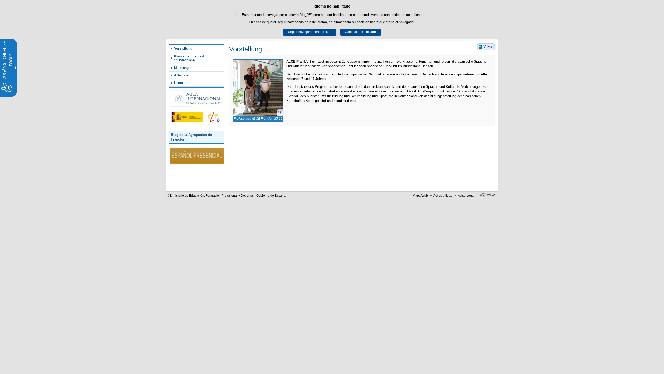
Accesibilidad (442, 195)
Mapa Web (420, 195)
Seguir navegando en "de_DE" (309, 32)
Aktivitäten (182, 75)
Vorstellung (183, 48)
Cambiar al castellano (360, 32)
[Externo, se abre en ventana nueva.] (197, 98)
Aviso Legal (466, 195)
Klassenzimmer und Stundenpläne (189, 58)
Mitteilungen (183, 68)
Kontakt (180, 83)
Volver (488, 47)
